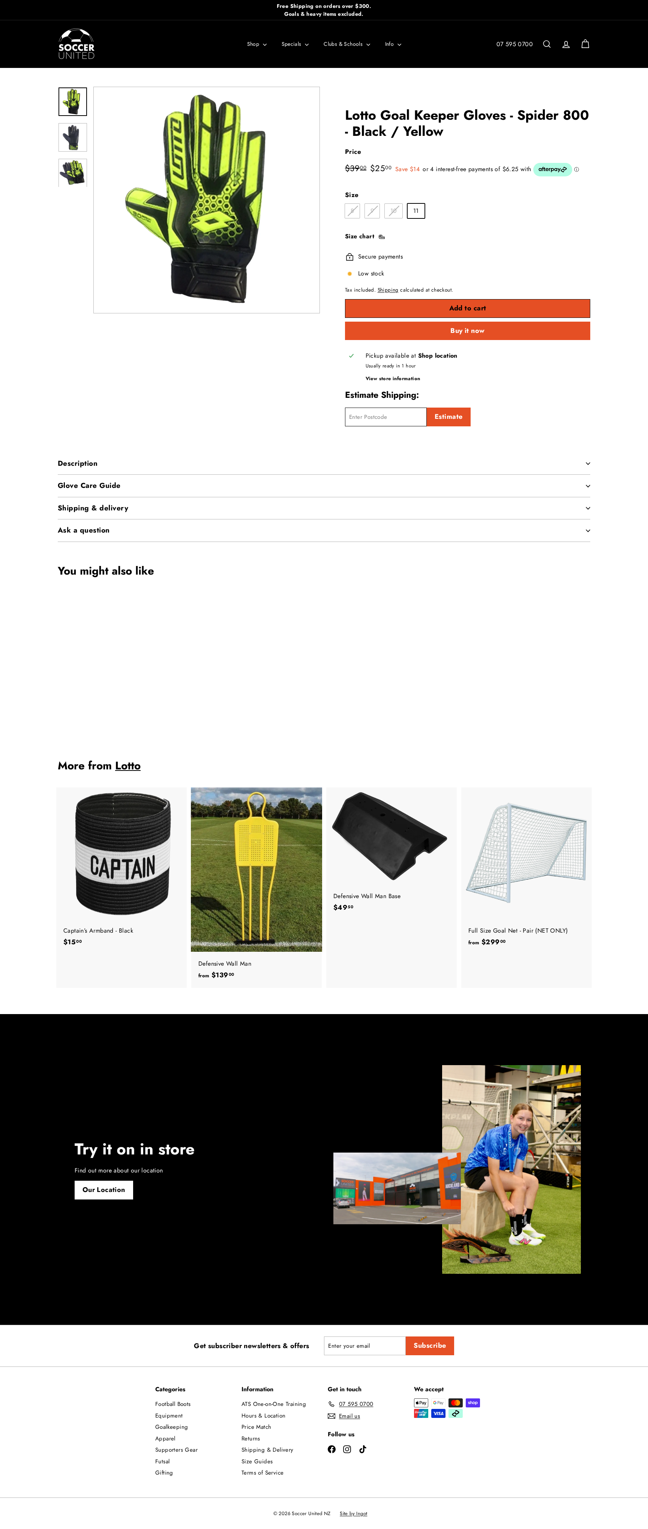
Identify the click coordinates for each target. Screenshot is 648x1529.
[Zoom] (207, 200)
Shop (254, 44)
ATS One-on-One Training (274, 1404)
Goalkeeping (171, 1427)
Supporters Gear (176, 1450)
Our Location (103, 1190)
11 (416, 210)
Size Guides (257, 1461)
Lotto (128, 766)
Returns (251, 1438)
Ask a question (84, 530)
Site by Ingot (353, 1513)
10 (396, 212)
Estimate (449, 416)
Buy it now (467, 331)
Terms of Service (263, 1473)
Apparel (165, 1438)
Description (78, 463)
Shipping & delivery (93, 508)
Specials (292, 44)
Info (390, 44)
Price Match (256, 1427)
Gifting (164, 1473)
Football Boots (173, 1404)
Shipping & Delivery (268, 1450)
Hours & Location (263, 1416)
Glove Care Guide (89, 485)
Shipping (388, 289)
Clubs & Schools (344, 44)
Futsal (162, 1461)
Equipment (169, 1416)
